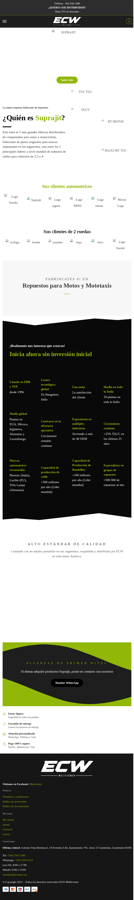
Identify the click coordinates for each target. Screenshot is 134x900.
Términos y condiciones (16, 796)
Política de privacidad (14, 801)
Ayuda (6, 824)
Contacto (7, 829)
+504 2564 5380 (16, 855)
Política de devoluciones (16, 806)
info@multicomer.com (15, 874)
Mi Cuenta (8, 819)
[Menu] (8, 21)
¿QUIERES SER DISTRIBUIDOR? (67, 7)
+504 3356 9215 (24, 860)
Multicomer (35, 784)
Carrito (6, 834)
